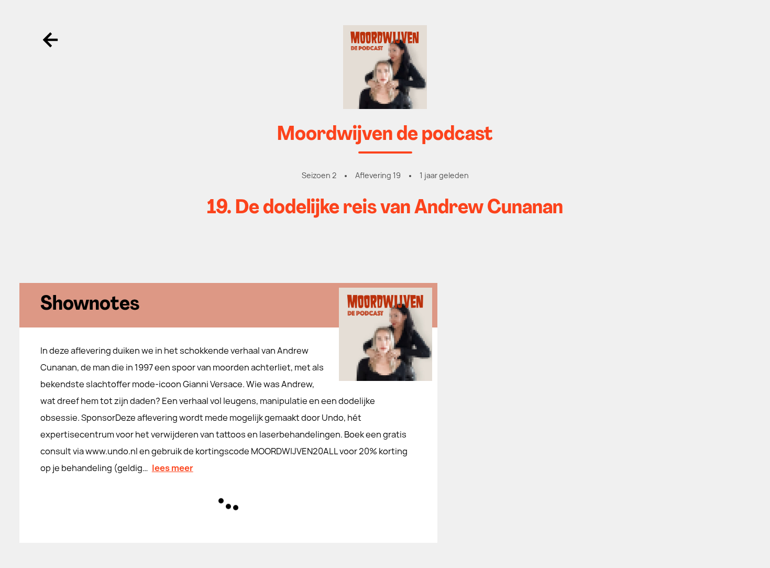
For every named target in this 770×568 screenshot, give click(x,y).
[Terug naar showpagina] (385, 67)
